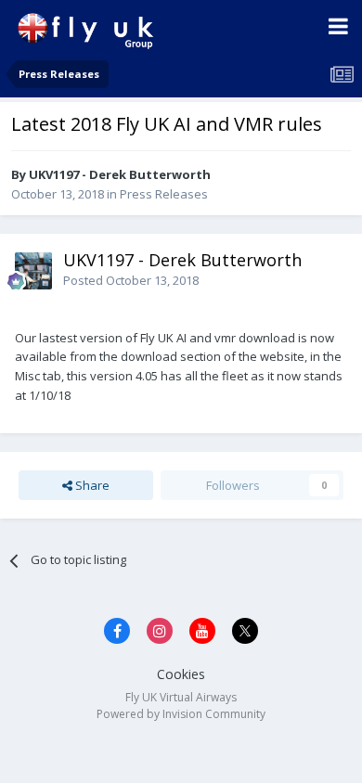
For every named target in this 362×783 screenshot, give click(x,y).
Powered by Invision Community (181, 714)
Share (91, 485)
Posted (131, 280)
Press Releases (164, 194)
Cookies (181, 674)
